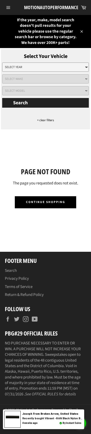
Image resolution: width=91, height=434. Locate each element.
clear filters (45, 120)
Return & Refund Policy (24, 295)
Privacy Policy (17, 278)
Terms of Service (19, 287)
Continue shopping (45, 202)
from (50, 413)
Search (20, 102)
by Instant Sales (72, 423)
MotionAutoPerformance (45, 7)
